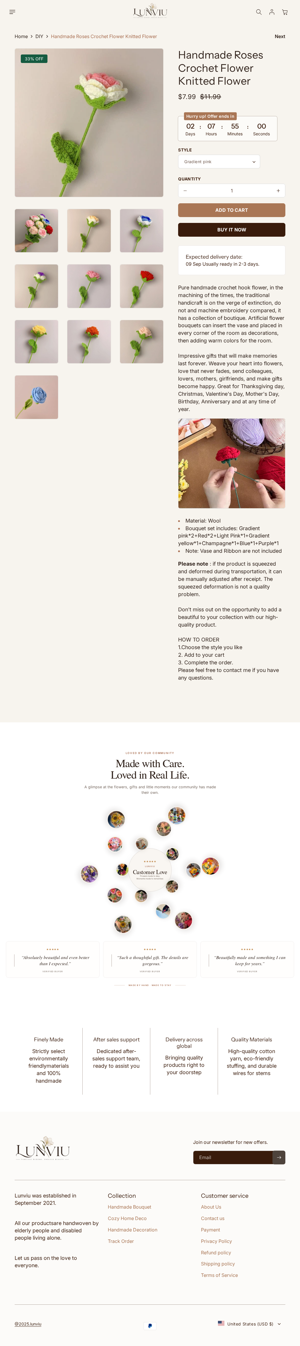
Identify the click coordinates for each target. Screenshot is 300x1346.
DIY (39, 36)
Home (21, 36)
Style (185, 149)
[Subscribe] (278, 1157)
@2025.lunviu (28, 1323)
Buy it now (231, 230)
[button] (15, 12)
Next (280, 36)
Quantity (189, 178)
